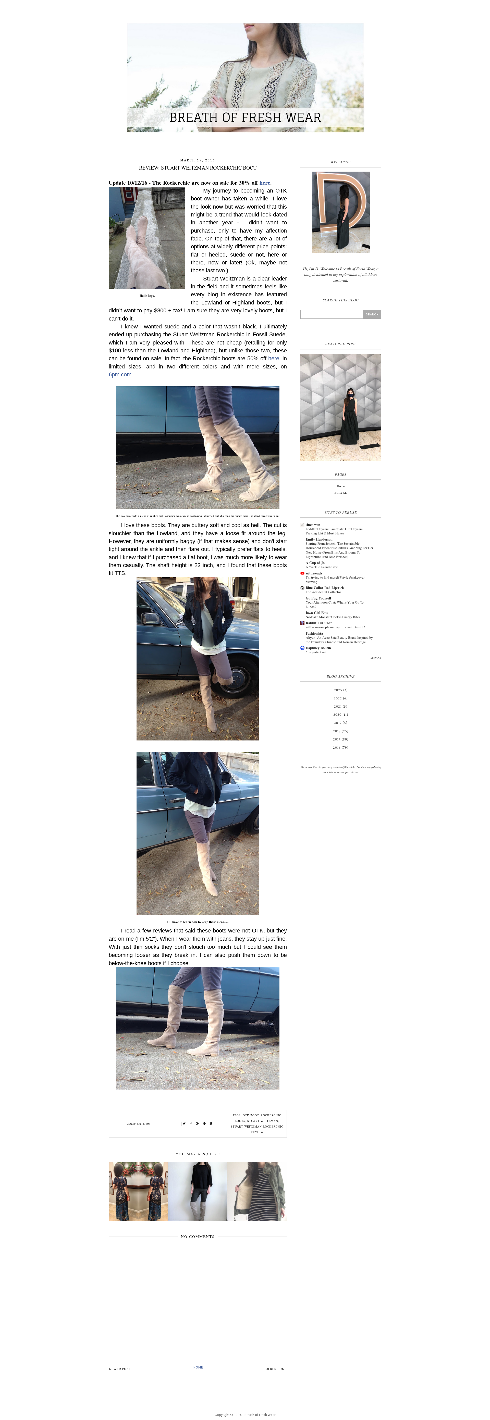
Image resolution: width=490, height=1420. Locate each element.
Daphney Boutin (318, 647)
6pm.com (120, 374)
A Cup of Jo (315, 562)
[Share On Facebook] (191, 1123)
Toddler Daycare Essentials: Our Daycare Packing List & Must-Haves (334, 531)
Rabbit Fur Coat (319, 622)
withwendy (314, 573)
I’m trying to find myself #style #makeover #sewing (335, 579)
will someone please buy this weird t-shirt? (335, 627)
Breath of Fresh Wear (259, 1415)
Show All (376, 657)
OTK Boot (251, 1115)
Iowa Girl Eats (317, 612)
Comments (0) (138, 1123)
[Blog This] (211, 1123)
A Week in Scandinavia (322, 567)
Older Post (276, 1369)
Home (198, 1367)
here (265, 182)
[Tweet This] (184, 1123)
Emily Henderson (319, 539)
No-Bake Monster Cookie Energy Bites (333, 617)
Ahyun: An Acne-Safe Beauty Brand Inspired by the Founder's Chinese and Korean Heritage (339, 639)
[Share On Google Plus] (197, 1123)
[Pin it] (204, 1123)
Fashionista (314, 633)
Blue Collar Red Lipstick (325, 587)
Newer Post (120, 1369)
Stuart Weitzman (262, 1121)
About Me (340, 493)
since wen (313, 524)
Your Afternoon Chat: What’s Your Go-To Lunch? (335, 604)
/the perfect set (316, 652)
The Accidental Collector (323, 592)
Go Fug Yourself (318, 598)
